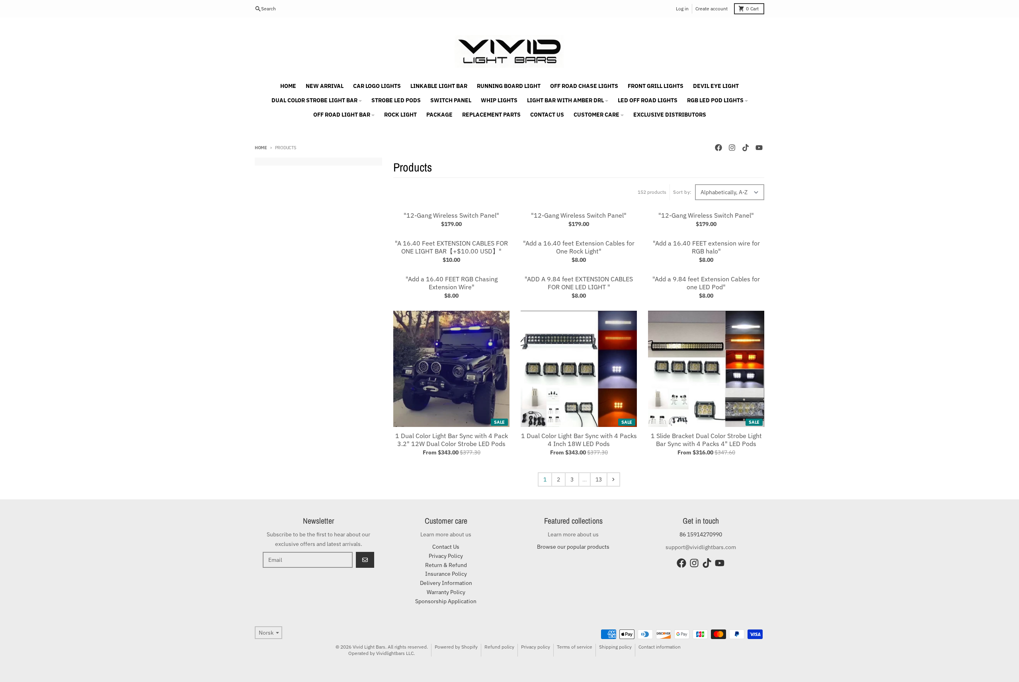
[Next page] (613, 479)
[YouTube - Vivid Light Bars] (759, 147)
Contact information (659, 647)
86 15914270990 (700, 534)
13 (598, 479)
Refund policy (499, 647)
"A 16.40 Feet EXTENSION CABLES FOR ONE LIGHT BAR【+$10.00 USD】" (451, 247)
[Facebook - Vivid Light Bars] (718, 147)
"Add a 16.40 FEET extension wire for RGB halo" (706, 247)
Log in (682, 9)
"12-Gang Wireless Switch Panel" (451, 215)
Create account (711, 9)
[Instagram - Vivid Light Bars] (732, 147)
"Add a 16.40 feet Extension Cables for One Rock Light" (578, 247)
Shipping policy (615, 647)
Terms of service (574, 647)
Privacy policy (535, 647)
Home (261, 147)
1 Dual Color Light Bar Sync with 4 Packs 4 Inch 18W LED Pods (579, 440)
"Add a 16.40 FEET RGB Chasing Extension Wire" (452, 283)
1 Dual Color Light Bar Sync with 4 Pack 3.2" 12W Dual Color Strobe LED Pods (451, 440)
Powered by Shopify (456, 647)
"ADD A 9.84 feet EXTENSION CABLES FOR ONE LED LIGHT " (579, 283)
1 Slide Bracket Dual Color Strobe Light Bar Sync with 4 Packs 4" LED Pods (706, 440)
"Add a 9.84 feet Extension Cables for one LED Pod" (706, 283)
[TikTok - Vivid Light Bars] (745, 147)
